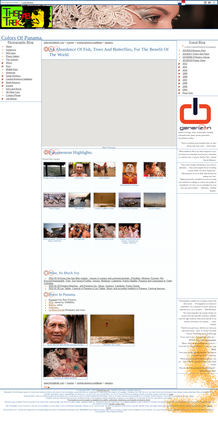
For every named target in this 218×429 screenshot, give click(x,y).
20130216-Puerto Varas (194, 60)
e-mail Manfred (27, 2)
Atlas (51, 302)
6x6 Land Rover (13, 89)
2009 (185, 73)
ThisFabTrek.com (103, 390)
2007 (185, 80)
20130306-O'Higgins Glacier (196, 57)
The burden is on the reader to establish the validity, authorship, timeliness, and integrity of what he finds (109, 400)
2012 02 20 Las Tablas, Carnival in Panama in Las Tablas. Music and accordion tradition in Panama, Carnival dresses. (107, 288)
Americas (10, 72)
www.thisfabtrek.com (54, 42)
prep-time (188, 93)
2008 (185, 76)
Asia (8, 66)
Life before (11, 98)
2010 (185, 70)
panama (109, 42)
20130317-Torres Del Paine (196, 54)
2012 (185, 63)
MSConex (11, 53)
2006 (185, 83)
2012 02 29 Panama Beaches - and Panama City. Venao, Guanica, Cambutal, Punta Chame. (94, 286)
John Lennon (210, 340)
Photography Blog (21, 42)
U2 (215, 334)
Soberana (53, 307)
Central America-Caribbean (19, 79)
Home (9, 46)
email (171, 394)
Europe (9, 85)
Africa (9, 62)
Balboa (52, 305)
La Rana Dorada (57, 310)
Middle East (12, 69)
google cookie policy (117, 404)
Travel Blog (197, 42)
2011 (185, 67)
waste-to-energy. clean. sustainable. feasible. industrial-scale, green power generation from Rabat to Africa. (196, 135)
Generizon (11, 50)
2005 (185, 86)
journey (70, 42)
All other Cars (13, 92)
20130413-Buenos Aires (194, 50)
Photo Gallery (12, 56)
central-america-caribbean (89, 42)
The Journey (12, 59)
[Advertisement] (192, 246)
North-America (13, 82)
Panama (53, 300)
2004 (185, 89)
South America (13, 76)
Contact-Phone (13, 95)
